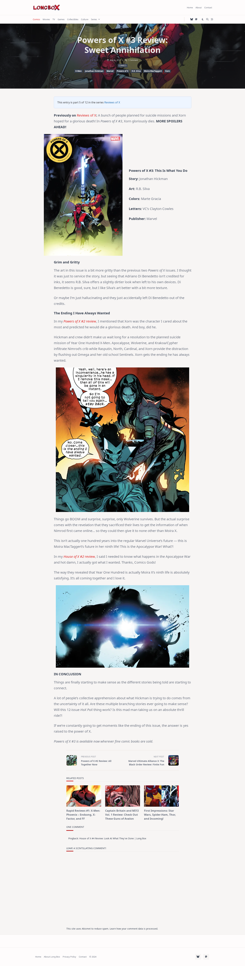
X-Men (78, 71)
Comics (36, 19)
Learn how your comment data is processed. (134, 928)
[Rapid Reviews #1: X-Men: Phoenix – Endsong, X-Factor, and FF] (83, 796)
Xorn (167, 71)
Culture (84, 19)
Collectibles (72, 19)
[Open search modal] (207, 19)
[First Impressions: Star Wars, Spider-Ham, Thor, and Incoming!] (161, 796)
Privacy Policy (69, 956)
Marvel (110, 71)
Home (190, 7)
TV (53, 19)
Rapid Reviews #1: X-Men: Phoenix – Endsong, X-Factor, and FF (83, 814)
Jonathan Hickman (94, 71)
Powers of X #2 (74, 321)
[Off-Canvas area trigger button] (212, 19)
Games (61, 19)
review (90, 321)
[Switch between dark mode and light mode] (202, 19)
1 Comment (133, 60)
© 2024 (92, 956)
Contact (208, 7)
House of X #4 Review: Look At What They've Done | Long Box (112, 838)
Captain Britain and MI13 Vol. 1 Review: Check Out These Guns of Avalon (122, 814)
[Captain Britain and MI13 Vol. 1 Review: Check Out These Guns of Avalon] (122, 796)
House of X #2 (74, 556)
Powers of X (122, 71)
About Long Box (52, 956)
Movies (46, 19)
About (199, 7)
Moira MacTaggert (153, 71)
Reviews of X (112, 102)
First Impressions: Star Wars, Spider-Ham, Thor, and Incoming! (160, 814)
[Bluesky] (191, 19)
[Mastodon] (196, 19)
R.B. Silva (136, 71)
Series (94, 19)
